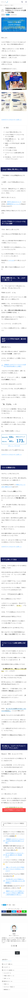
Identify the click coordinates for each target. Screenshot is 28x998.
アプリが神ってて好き (11, 150)
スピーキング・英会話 (9, 986)
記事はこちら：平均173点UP (14, 445)
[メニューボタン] (26, 2)
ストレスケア (7, 973)
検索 (17, 953)
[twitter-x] (12, 946)
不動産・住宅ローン (9, 975)
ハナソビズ (11, 260)
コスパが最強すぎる (10, 147)
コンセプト (6, 967)
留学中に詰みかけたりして (14, 202)
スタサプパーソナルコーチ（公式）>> (11, 119)
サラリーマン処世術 (8, 970)
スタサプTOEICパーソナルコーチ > (14, 810)
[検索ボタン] (22, 2)
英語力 (14, 904)
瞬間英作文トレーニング (13, 204)
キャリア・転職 (7, 964)
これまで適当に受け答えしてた (13, 132)
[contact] (16, 946)
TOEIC (8, 14)
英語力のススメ (7, 981)
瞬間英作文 (7, 989)
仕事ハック (7, 978)
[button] (3, 911)
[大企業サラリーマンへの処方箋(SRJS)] (4, 2)
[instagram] (14, 946)
